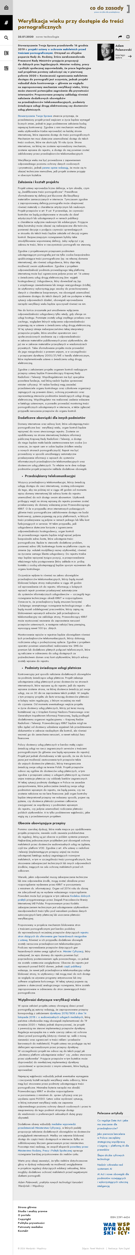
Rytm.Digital (124, 1248)
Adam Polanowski (123, 48)
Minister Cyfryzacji (73, 951)
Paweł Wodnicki (97, 1248)
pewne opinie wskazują (55, 168)
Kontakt (23, 1231)
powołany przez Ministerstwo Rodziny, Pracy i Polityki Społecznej (53, 1149)
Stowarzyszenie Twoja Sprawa (35, 116)
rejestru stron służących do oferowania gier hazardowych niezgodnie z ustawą (53, 936)
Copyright (24, 1219)
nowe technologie (47, 37)
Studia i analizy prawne (32, 1211)
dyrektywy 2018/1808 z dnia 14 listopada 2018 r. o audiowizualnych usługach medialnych (52, 1015)
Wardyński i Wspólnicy (36, 1248)
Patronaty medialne (30, 1227)
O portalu (24, 1215)
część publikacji (72, 966)
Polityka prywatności (31, 1223)
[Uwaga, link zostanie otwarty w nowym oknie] (116, 1228)
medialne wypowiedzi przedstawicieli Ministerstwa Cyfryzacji (47, 1126)
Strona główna (27, 1207)
